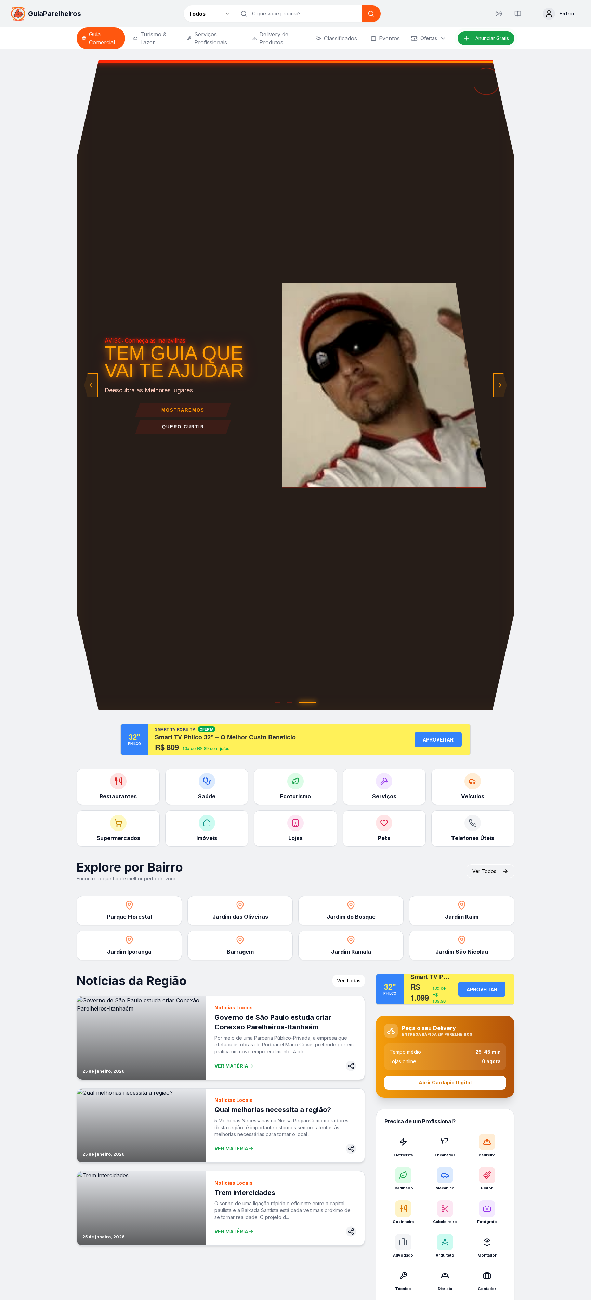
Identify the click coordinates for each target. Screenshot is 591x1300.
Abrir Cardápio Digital (445, 1082)
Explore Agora (183, 418)
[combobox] (209, 13)
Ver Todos (484, 871)
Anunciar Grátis (492, 38)
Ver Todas (348, 980)
